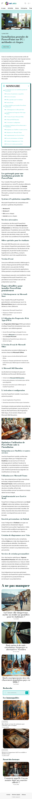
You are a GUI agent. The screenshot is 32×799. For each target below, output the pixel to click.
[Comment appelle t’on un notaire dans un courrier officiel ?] (16, 769)
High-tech (6, 46)
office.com (11, 334)
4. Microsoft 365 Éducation (12, 119)
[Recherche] (25, 3)
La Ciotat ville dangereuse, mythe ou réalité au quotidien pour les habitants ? (16, 614)
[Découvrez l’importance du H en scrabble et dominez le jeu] (16, 738)
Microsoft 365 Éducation (17, 378)
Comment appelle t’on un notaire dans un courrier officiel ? (16, 780)
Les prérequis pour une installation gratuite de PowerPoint (16, 90)
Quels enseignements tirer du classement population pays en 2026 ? (16, 680)
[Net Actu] (10, 3)
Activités (5, 721)
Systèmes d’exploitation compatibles (15, 94)
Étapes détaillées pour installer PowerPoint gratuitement (15, 106)
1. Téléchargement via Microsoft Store (15, 109)
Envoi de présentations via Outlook (14, 138)
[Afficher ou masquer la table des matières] (24, 86)
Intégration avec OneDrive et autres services (16, 129)
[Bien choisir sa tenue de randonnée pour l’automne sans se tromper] (16, 710)
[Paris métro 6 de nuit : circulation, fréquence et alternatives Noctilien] (16, 633)
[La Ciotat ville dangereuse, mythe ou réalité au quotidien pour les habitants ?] (16, 600)
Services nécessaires (11, 97)
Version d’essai (9, 102)
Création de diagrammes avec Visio (14, 141)
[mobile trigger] (2, 3)
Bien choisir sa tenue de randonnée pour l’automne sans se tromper (13, 724)
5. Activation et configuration (13, 122)
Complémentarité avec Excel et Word (15, 135)
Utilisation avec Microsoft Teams (14, 132)
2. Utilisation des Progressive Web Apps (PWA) (15, 113)
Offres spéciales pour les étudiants (14, 99)
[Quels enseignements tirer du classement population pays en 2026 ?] (16, 665)
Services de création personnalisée (14, 144)
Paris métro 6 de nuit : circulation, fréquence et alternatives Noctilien (16, 647)
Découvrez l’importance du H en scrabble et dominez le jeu (14, 753)
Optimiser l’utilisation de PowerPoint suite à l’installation (15, 126)
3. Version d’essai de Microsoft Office (15, 117)
